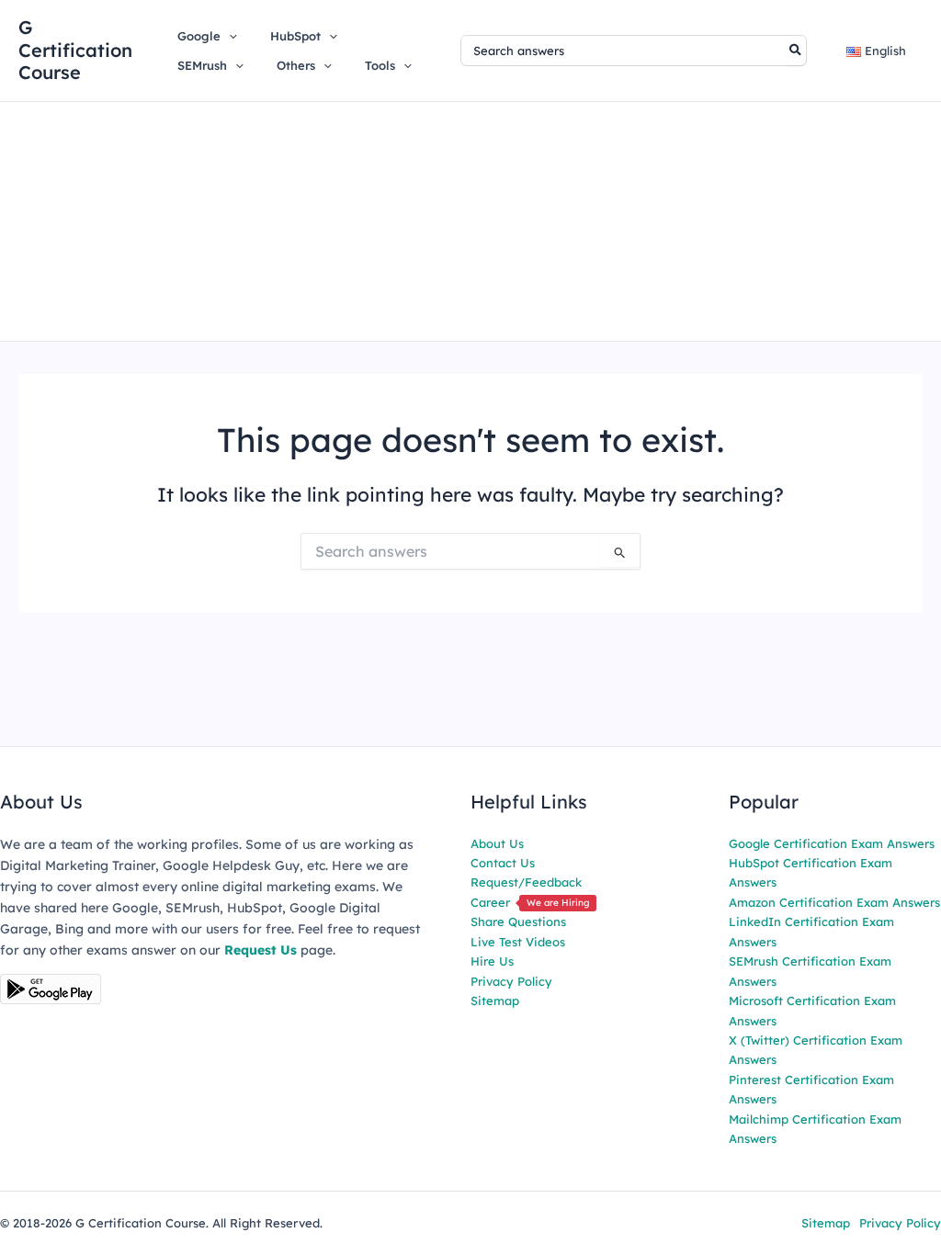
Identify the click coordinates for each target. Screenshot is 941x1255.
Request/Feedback (526, 882)
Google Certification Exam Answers (832, 843)
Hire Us (492, 961)
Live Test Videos (517, 941)
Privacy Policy (511, 981)
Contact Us (502, 862)
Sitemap (494, 1000)
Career (529, 902)
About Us (497, 843)
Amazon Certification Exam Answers (834, 902)
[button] (229, 36)
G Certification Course (75, 50)
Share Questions (518, 921)
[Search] (796, 50)
